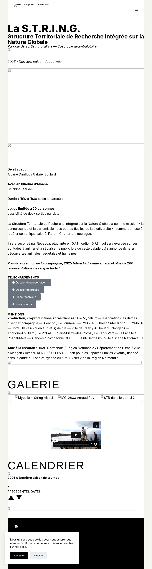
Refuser (38, 555)
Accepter (19, 555)
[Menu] (136, 9)
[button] (10, 402)
